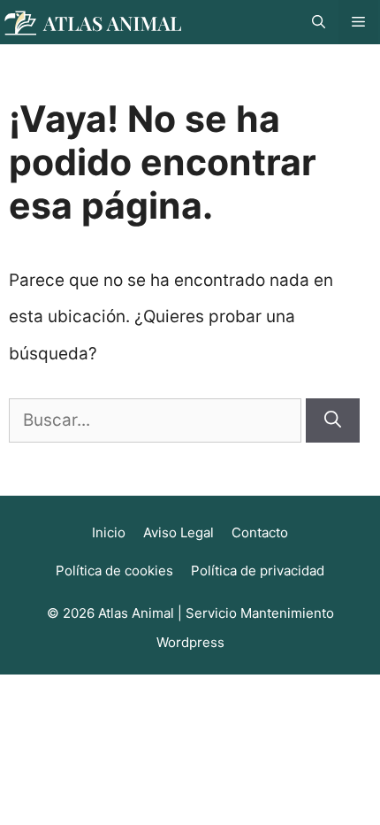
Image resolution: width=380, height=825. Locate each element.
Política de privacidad (257, 570)
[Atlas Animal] (92, 22)
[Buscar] (333, 420)
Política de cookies (114, 570)
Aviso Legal (178, 532)
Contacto (260, 532)
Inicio (108, 532)
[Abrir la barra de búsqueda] (318, 22)
